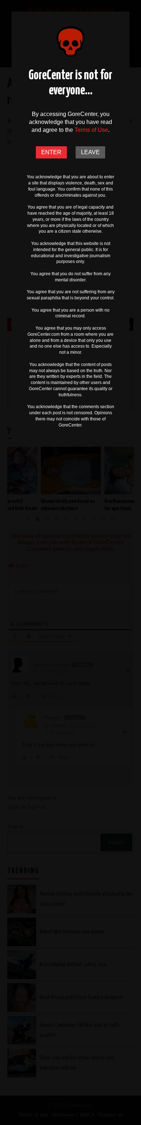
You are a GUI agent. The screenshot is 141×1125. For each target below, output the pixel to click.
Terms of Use (91, 130)
